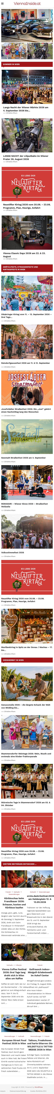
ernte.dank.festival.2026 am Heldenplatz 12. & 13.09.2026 (40, 899)
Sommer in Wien (11, 64)
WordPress (39, 1087)
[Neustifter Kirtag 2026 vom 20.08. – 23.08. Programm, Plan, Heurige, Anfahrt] (27, 184)
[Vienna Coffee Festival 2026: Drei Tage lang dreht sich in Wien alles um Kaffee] (14, 952)
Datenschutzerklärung (18, 1091)
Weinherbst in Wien (13, 660)
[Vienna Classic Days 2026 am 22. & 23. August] (27, 232)
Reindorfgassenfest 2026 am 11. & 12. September (25, 363)
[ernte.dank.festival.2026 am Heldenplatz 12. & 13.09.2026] (40, 879)
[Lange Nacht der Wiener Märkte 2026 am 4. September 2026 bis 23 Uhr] (27, 87)
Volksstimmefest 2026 (12, 552)
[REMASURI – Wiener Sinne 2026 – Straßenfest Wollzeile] (27, 482)
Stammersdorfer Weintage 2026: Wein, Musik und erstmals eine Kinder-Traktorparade (14, 54)
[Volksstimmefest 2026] (27, 531)
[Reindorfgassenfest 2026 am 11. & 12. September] (27, 342)
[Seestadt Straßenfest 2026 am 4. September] (27, 436)
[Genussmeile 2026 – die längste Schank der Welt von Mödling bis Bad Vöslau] (27, 683)
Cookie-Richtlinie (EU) (38, 1091)
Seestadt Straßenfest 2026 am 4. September (23, 458)
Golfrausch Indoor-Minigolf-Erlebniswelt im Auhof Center (40, 972)
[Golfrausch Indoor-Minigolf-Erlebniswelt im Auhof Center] (40, 952)
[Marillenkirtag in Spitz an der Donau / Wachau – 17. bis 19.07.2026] (27, 626)
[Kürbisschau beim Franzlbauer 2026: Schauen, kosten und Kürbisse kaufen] (14, 879)
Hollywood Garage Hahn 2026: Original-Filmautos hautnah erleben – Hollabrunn (27, 38)
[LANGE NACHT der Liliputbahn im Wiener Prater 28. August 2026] (27, 135)
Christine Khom (11, 113)
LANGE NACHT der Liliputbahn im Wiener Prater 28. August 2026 (40, 54)
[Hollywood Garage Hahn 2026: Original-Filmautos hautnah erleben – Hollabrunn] (27, 25)
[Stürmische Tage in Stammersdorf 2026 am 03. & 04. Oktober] (27, 781)
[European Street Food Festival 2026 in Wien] (14, 1023)
